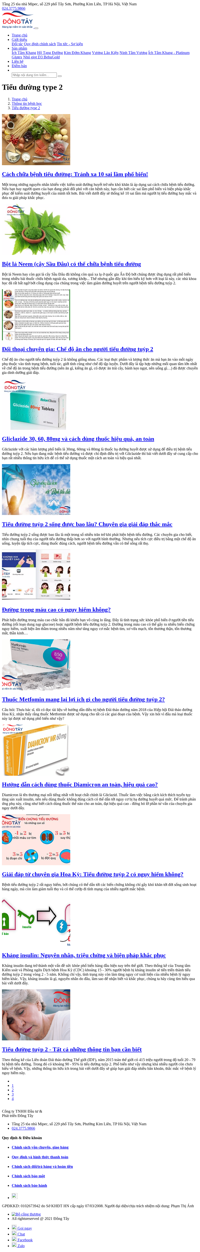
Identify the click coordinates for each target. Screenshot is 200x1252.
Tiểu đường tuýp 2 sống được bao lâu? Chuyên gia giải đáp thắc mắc (87, 524)
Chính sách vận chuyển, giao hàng (40, 1147)
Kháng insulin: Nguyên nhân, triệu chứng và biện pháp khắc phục (84, 955)
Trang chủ (19, 35)
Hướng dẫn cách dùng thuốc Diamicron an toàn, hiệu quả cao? (80, 784)
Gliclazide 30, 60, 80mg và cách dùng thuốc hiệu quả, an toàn (78, 439)
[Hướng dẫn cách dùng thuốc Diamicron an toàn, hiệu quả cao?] (36, 774)
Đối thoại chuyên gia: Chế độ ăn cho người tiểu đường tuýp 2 (77, 349)
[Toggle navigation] (36, 28)
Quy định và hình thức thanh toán (40, 1157)
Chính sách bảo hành (29, 1185)
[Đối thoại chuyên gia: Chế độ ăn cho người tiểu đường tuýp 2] (36, 339)
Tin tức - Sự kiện (70, 44)
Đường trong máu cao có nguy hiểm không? (56, 609)
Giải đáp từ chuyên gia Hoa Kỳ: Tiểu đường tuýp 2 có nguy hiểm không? (92, 874)
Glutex (17, 57)
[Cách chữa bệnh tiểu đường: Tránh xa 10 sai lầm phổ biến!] (36, 164)
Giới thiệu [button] (19, 39)
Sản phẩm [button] (19, 48)
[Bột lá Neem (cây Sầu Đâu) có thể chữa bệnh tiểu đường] (36, 254)
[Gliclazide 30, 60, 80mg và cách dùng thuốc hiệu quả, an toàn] (36, 428)
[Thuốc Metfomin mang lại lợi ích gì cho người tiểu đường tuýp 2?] (36, 689)
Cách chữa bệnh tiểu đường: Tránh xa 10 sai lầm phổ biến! (75, 174)
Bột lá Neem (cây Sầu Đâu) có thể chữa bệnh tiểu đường (71, 264)
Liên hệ (17, 61)
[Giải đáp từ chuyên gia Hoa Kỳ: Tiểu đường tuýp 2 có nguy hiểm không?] (36, 864)
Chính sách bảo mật (28, 1176)
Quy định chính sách (40, 44)
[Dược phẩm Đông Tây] (18, 27)
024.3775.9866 (13, 8)
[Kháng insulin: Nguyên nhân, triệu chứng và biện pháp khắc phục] (36, 945)
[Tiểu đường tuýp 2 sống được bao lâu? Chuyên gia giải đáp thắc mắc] (36, 514)
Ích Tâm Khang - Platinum (169, 53)
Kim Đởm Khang (77, 53)
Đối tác (17, 44)
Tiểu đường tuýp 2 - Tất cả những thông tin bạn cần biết (72, 1049)
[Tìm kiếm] (60, 76)
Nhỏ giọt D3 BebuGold (41, 57)
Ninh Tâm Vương (133, 53)
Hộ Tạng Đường (50, 53)
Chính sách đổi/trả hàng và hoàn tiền (42, 1166)
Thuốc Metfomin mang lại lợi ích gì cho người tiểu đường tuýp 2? (83, 699)
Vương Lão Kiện (105, 53)
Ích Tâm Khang (24, 53)
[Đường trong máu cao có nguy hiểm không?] (36, 599)
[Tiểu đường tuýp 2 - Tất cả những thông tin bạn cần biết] (36, 1039)
